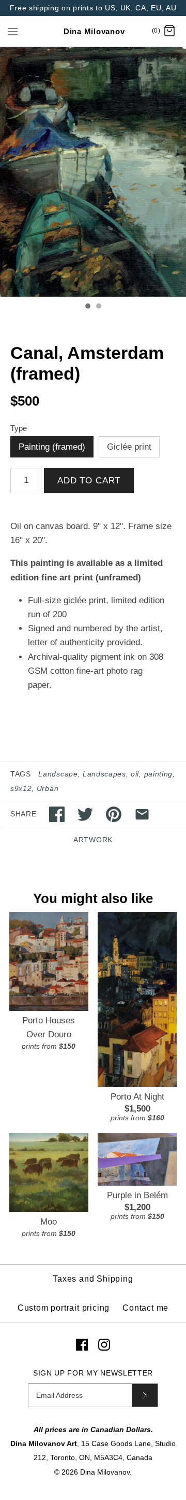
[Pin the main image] (113, 814)
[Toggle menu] (13, 31)
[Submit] (145, 1395)
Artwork (93, 840)
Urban (47, 789)
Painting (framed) (52, 447)
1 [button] (87, 307)
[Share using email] (142, 814)
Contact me (145, 1307)
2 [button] (98, 307)
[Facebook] (82, 1345)
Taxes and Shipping (93, 1278)
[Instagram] (104, 1345)
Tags (20, 774)
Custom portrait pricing (64, 1307)
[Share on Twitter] (85, 814)
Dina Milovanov (105, 1472)
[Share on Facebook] (57, 814)
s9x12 (21, 789)
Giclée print (129, 447)
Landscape (58, 774)
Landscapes (104, 774)
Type (18, 428)
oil (135, 774)
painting (158, 774)
